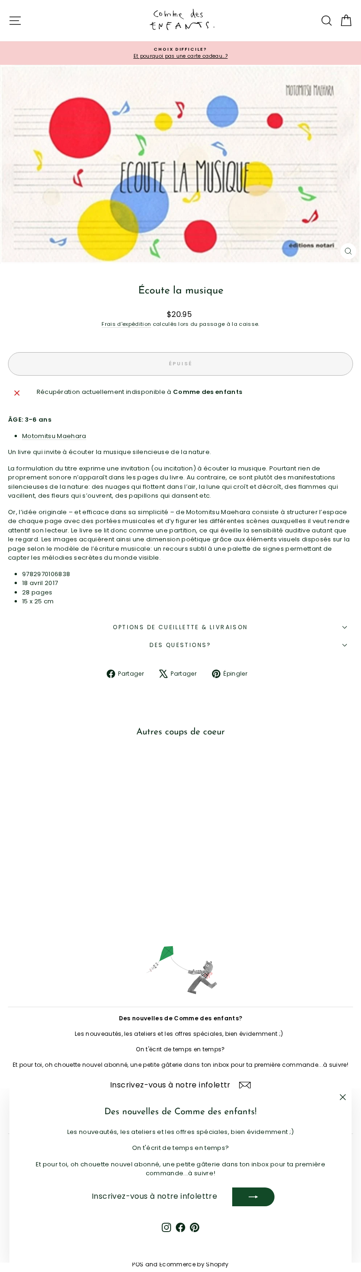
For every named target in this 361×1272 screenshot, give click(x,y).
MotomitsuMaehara (54, 436)
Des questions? (180, 645)
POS (137, 1264)
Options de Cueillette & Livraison (180, 627)
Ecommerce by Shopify (194, 1264)
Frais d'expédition (126, 324)
